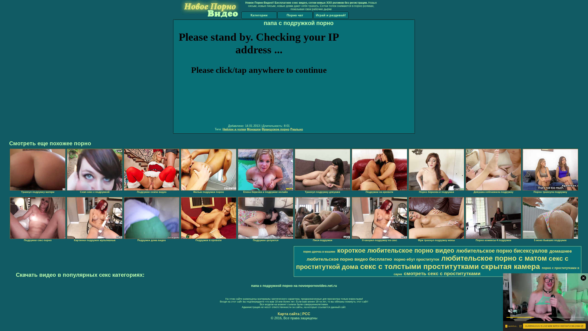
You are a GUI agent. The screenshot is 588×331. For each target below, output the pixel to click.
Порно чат (295, 15)
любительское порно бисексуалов (502, 251)
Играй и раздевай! (331, 15)
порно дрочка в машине (319, 251)
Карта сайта (289, 314)
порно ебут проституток (416, 259)
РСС (306, 314)
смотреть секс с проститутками (442, 273)
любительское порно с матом (494, 258)
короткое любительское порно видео (395, 250)
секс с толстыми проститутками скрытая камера (450, 266)
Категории (259, 15)
